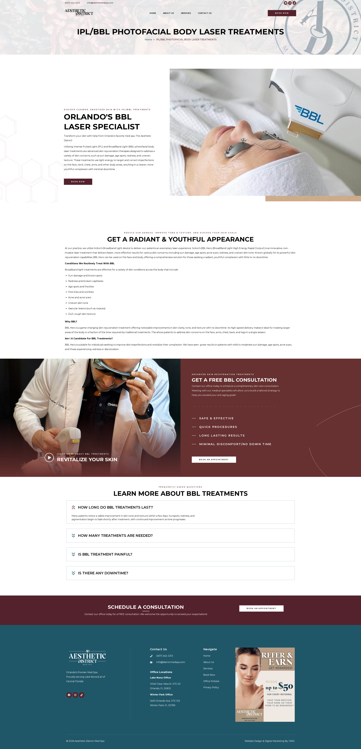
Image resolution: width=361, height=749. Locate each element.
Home (148, 39)
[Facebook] (285, 3)
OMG (292, 741)
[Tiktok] (294, 3)
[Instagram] (290, 3)
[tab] (180, 507)
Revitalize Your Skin (87, 459)
